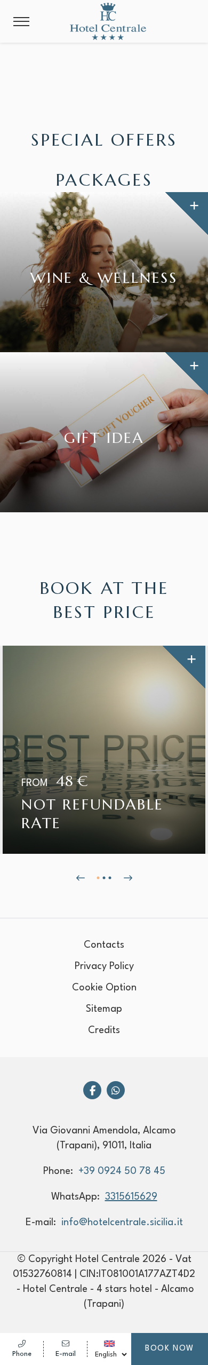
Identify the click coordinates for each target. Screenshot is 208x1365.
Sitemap (104, 1009)
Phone (21, 1354)
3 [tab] (110, 878)
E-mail (65, 1354)
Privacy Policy (104, 966)
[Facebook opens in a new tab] (92, 1090)
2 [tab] (104, 878)
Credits (104, 1030)
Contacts (104, 945)
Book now (169, 1349)
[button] (21, 21)
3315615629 (131, 1197)
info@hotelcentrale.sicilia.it (122, 1222)
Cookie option (104, 988)
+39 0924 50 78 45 (121, 1171)
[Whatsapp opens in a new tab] (116, 1090)
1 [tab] (98, 878)
